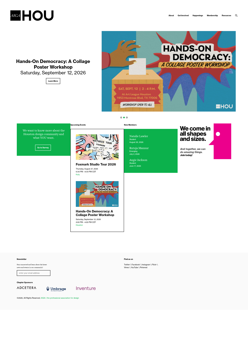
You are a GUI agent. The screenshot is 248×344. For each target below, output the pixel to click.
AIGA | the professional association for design (60, 298)
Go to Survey (43, 147)
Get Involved (183, 15)
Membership (212, 15)
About (171, 15)
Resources (226, 15)
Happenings (198, 15)
